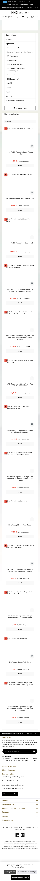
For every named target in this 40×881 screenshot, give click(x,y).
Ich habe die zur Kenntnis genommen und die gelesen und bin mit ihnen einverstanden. (21, 760)
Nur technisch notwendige (27, 872)
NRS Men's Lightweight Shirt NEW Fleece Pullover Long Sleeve (20, 290)
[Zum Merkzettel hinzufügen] (32, 146)
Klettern (9, 87)
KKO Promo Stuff (13, 79)
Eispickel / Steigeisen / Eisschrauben (20, 52)
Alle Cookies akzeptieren (20, 877)
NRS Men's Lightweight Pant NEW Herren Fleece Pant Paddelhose (20, 570)
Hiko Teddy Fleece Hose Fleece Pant (20, 198)
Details (20, 165)
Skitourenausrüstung (14, 48)
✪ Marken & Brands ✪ (15, 101)
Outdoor (9, 39)
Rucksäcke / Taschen (15, 64)
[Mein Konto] (27, 16)
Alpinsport (10, 44)
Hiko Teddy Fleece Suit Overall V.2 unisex (20, 244)
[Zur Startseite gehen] (20, 12)
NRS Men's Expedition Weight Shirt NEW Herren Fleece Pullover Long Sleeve (20, 478)
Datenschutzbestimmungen (21, 758)
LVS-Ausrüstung (12, 56)
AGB (19, 760)
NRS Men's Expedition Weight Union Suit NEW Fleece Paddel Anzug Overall (20, 337)
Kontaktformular (18, 788)
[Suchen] (18, 16)
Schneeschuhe (12, 60)
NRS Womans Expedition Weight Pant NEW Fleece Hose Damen (20, 617)
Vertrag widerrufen (10, 794)
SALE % (10, 83)
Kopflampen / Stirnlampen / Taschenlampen (16, 69)
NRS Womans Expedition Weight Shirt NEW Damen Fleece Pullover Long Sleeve (20, 708)
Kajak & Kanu (11, 35)
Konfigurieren (10, 872)
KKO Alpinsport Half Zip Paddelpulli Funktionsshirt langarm (20, 431)
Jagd (7, 92)
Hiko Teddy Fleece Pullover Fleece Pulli (20, 153)
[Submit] (34, 751)
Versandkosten (8, 843)
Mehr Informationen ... (20, 867)
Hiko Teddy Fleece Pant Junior (20, 525)
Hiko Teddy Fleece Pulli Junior (20, 662)
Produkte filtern (21, 108)
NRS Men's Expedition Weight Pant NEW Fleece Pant (20, 385)
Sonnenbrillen (11, 75)
